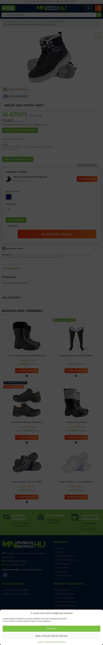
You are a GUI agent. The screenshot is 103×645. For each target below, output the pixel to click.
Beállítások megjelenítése (51, 636)
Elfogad (51, 628)
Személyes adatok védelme (55, 642)
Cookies (40, 642)
